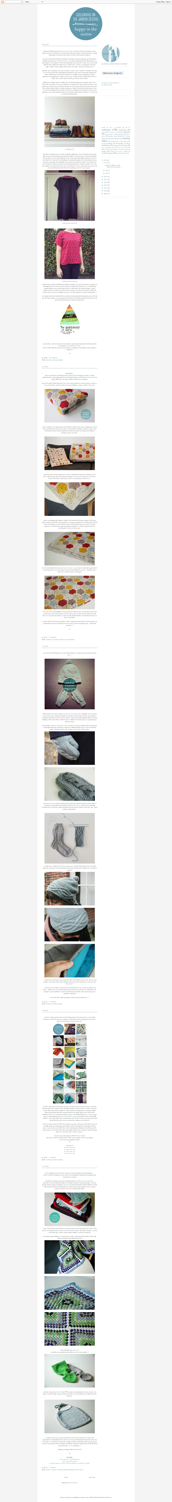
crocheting (56, 639)
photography (120, 143)
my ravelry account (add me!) (110, 83)
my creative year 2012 (69, 1151)
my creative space (122, 141)
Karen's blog (76, 346)
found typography (109, 134)
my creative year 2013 (69, 1149)
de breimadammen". (88, 1181)
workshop (119, 153)
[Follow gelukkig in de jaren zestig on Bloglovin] (113, 74)
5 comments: (53, 1001)
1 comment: (52, 1157)
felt (122, 132)
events (117, 132)
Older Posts (92, 1477)
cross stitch (104, 132)
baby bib (59, 1392)
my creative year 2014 (69, 1147)
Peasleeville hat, (76, 805)
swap (103, 147)
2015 (105, 177)
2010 (105, 191)
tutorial (112, 151)
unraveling (119, 151)
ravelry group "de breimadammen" (70, 1459)
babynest (66, 1185)
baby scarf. (76, 1350)
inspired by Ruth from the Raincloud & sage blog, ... (113, 166)
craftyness (49, 639)
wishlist (126, 151)
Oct (107, 163)
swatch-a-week (110, 147)
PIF (127, 143)
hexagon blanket (69, 639)
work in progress (107, 153)
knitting (60, 1004)
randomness (106, 145)
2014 (105, 179)
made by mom (79, 1469)
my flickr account (107, 85)
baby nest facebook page (69, 1461)
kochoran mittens (72, 714)
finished (61, 639)
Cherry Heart (67, 383)
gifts (122, 134)
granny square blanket (116, 136)
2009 (105, 194)
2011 (105, 188)
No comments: (53, 358)
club (126, 127)
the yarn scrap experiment (111, 149)
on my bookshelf (107, 143)
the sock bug (126, 147)
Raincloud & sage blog (65, 51)
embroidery (111, 132)
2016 (105, 160)
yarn (124, 153)
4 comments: (53, 637)
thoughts (60, 360)
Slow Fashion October (61, 61)
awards (103, 127)
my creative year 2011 (69, 1153)
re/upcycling (117, 145)
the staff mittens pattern (61, 725)
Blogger (109, 1497)
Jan (107, 173)
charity (48, 1469)
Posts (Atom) (73, 1483)
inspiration (49, 360)
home (109, 138)
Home (66, 1477)
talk (119, 147)
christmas (118, 127)
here (92, 67)
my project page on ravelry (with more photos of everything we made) (69, 1463)
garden (116, 134)
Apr (107, 170)
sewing (55, 360)
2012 (105, 185)
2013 (105, 182)
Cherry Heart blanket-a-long (68, 1116)
